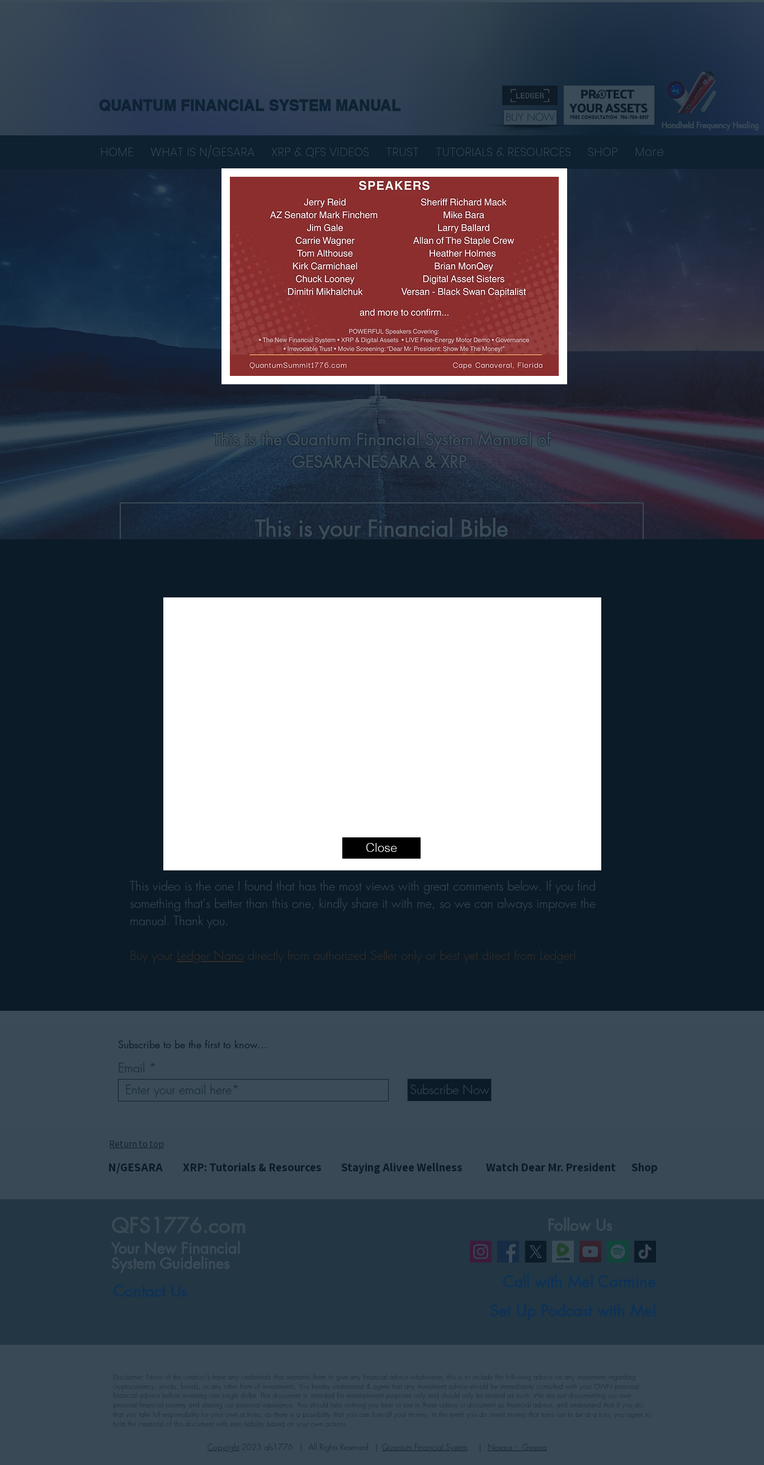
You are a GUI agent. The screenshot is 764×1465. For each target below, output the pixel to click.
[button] (591, 591)
